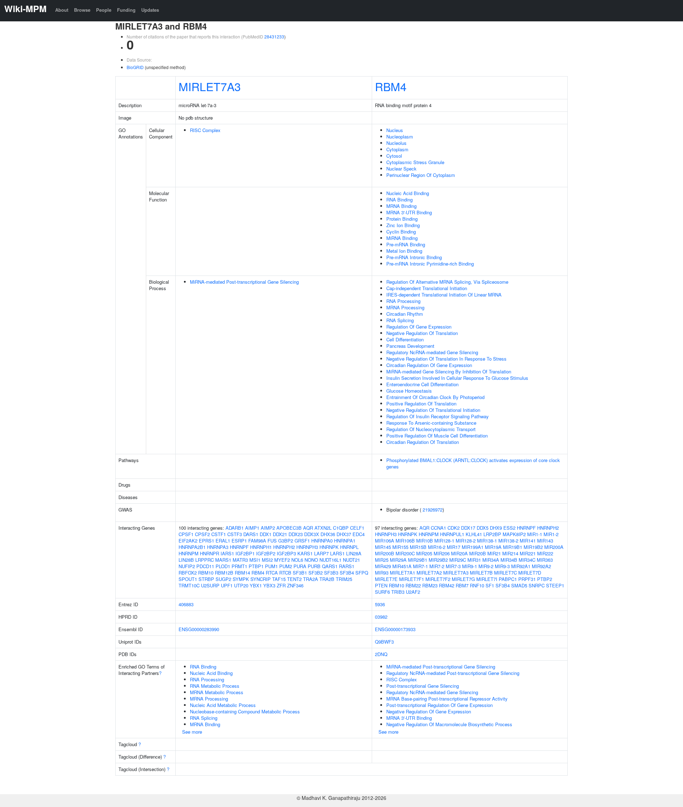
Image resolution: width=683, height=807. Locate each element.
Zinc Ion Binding (403, 225)
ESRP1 (239, 540)
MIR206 (442, 553)
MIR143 (545, 540)
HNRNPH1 (261, 547)
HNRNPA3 (217, 547)
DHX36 (328, 534)
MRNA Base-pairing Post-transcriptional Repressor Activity (447, 698)
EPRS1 (206, 540)
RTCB (285, 572)
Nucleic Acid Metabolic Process (223, 705)
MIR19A (493, 547)
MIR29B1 (417, 559)
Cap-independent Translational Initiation (426, 288)
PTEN (381, 585)
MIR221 (528, 553)
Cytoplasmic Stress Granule (415, 162)
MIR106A (384, 540)
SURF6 (382, 591)
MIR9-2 (485, 566)
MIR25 (381, 559)
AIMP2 (268, 527)
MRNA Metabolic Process (216, 692)
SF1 (490, 585)
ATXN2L (323, 527)
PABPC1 (508, 579)
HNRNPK (329, 547)
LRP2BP (492, 534)
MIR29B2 (438, 559)
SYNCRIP (260, 579)
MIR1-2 (551, 534)
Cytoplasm (397, 149)
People (103, 9)
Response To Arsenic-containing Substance (431, 422)
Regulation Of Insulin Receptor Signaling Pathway (437, 416)
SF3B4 (347, 572)
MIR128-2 (466, 540)
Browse (82, 9)
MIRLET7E (386, 579)
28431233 (274, 36)
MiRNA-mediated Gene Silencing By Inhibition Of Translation (448, 371)
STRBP (206, 579)
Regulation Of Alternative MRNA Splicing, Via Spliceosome (447, 281)
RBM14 (242, 572)
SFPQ (361, 572)
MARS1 (223, 559)
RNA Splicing (400, 320)
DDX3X (311, 534)
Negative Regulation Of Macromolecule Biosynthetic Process (449, 724)
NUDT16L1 (330, 559)
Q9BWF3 (384, 641)
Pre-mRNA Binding (405, 244)
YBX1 (256, 585)
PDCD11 (205, 566)
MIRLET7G (463, 579)
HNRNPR (209, 553)
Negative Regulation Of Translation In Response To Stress (446, 358)
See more (192, 731)
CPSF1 (186, 534)
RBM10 (205, 572)
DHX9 (496, 527)
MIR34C (527, 559)
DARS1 (250, 534)
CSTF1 (218, 534)
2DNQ (381, 654)
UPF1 (227, 585)
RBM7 (462, 585)
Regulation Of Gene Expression (418, 326)
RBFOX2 (188, 572)
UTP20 (241, 585)
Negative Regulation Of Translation (422, 333)
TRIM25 (344, 579)
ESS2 (509, 527)
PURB (314, 566)
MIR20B (477, 553)
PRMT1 (239, 566)
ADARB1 (235, 527)
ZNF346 (295, 585)
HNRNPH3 (307, 547)
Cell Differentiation (405, 339)
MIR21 (494, 553)
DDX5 (482, 527)
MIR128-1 (444, 540)
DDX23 (295, 534)
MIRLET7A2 (429, 572)
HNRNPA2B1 (192, 547)
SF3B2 (315, 572)
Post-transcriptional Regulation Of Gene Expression (439, 705)
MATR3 (240, 559)
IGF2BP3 (286, 553)
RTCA (272, 572)
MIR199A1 (472, 547)
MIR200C (405, 553)
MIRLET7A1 (402, 572)
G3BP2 (285, 540)
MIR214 (510, 553)
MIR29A (398, 559)
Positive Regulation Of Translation (421, 403)
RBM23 (430, 585)
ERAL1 (223, 540)
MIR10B (424, 540)
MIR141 (528, 540)
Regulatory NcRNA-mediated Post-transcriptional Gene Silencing (452, 673)
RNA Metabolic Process (214, 685)
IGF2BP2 (265, 553)
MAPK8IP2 (514, 534)
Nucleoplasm (399, 136)
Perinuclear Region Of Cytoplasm (420, 175)
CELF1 (357, 527)
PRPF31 (527, 579)
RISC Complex (205, 130)
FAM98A (257, 540)
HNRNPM (188, 553)
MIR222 (545, 553)
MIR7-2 (436, 566)
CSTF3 (234, 534)
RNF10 (477, 585)
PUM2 (285, 566)
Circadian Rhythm (404, 313)
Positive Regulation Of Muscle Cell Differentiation (437, 435)
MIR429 (383, 566)
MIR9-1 (469, 566)
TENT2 (294, 579)
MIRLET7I (486, 579)
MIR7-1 (420, 566)
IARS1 (227, 553)
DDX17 (468, 527)
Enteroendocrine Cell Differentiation (422, 384)
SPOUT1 (188, 579)
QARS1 (330, 566)
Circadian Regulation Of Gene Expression (429, 365)
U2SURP (210, 585)
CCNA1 (438, 527)
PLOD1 (223, 566)
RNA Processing (403, 301)
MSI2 (267, 559)
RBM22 (413, 585)
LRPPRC (204, 559)
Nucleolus (396, 143)
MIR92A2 (541, 566)
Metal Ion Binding (404, 250)
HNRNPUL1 (452, 534)
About (61, 9)
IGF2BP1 (245, 553)
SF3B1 (300, 572)
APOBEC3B (289, 527)
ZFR (281, 585)
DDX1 (265, 534)
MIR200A (553, 547)
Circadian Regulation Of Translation (422, 442)
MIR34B (509, 559)
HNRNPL (349, 547)
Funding (126, 9)
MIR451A (402, 566)
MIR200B (384, 553)
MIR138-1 (487, 540)
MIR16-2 (436, 547)
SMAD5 (519, 585)
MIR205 (424, 553)
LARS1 (337, 553)
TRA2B (326, 579)
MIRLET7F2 (437, 579)
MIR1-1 (534, 534)
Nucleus (394, 130)
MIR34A (490, 559)
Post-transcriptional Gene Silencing (422, 685)
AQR (308, 527)
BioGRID (135, 67)
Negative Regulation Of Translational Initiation (433, 410)
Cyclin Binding (401, 231)
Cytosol (394, 155)
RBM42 (446, 585)
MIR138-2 (508, 540)
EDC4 (359, 534)
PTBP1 (256, 566)
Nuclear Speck (401, 168)
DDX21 (280, 534)
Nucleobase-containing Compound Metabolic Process (245, 711)
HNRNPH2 (284, 547)
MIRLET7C (505, 572)
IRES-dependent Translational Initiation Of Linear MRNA (444, 294)
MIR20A (459, 553)
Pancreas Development (410, 345)
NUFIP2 (187, 566)
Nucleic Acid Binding (407, 193)
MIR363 (545, 559)
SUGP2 (223, 579)
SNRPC (537, 585)
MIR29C (457, 559)
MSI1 (254, 559)
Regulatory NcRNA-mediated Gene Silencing (432, 352)
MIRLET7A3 (210, 86)
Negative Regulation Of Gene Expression (428, 711)
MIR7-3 (453, 566)
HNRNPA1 (344, 540)
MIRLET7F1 (411, 579)
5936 (380, 604)
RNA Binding (399, 199)
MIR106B (405, 540)
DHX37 (344, 534)
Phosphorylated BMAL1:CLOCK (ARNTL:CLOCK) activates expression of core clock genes (473, 463)
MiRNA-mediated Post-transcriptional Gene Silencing (244, 281)
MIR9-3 (502, 566)
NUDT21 (351, 559)
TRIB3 (397, 591)
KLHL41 (474, 534)
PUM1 (271, 566)
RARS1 (346, 566)
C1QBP (341, 527)
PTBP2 (544, 579)
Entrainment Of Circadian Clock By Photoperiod (435, 397)
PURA (299, 566)
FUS (272, 540)
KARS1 (305, 553)
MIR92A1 (520, 566)
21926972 (433, 509)
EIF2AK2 (188, 540)
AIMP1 (252, 527)
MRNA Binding (401, 206)
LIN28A (353, 553)
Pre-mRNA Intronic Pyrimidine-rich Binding (430, 263)
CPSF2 (202, 534)
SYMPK (241, 579)
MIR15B (418, 547)
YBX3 (269, 585)
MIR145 (383, 547)
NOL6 (297, 559)
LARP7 (321, 553)
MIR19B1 (512, 547)
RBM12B (224, 572)
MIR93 (381, 572)
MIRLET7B (481, 572)
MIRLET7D (529, 572)
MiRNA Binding (402, 238)
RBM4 (391, 86)
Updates (150, 9)
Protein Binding (402, 218)
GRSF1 (302, 540)
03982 (381, 616)
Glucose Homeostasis (409, 390)
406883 (186, 604)
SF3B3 (331, 572)
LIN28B (186, 559)
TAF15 (279, 579)
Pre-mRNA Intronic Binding (414, 257)
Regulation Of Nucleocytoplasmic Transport (431, 429)
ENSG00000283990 (199, 629)
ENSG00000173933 (395, 629)
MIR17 (453, 547)
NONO (311, 559)
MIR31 (474, 559)
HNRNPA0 (322, 540)
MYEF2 (282, 559)
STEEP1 (555, 585)
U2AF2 (413, 591)
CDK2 (454, 527)
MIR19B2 (533, 547)
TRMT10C (189, 585)
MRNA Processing (405, 307)
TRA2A (310, 579)
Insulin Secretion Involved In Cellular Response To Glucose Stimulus (457, 377)
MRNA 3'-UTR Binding (409, 212)
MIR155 (400, 547)
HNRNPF (239, 547)
